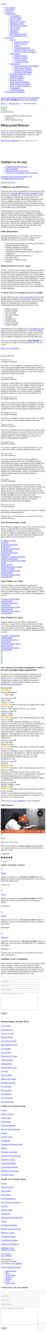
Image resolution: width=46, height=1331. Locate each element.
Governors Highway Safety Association (24, 193)
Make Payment (10, 1271)
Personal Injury (14, 103)
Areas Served (10, 1275)
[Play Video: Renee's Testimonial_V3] (23, 819)
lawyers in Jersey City (29, 297)
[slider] (23, 831)
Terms (7, 1281)
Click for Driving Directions (11, 1267)
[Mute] (39, 831)
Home (3, 103)
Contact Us (9, 1277)
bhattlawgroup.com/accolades (11, 684)
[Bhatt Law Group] (8, 1250)
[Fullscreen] (43, 831)
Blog (7, 1273)
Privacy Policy (10, 1283)
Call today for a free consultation (20, 100)
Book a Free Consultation (10, 140)
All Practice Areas (7, 1102)
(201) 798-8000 (33, 340)
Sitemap (8, 1279)
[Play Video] (3, 831)
